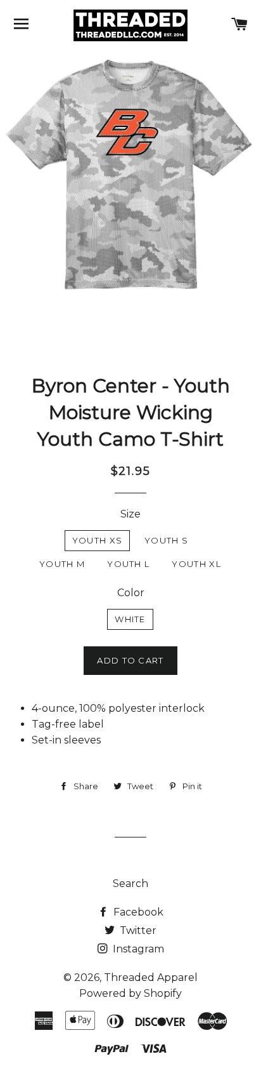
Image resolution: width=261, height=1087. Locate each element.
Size (130, 514)
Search (130, 883)
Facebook (137, 912)
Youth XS (97, 540)
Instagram (137, 949)
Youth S (166, 540)
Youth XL (196, 564)
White (130, 619)
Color (130, 593)
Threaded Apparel (151, 977)
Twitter (136, 930)
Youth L (128, 564)
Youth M (62, 564)
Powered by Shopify (130, 993)
